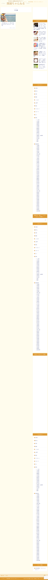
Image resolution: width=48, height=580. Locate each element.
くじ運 (38, 119)
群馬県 (38, 198)
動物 (36, 235)
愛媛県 (38, 178)
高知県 (38, 208)
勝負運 (38, 128)
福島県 (38, 195)
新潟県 (38, 319)
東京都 (38, 182)
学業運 (38, 131)
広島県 (38, 175)
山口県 (38, 165)
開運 (37, 141)
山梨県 (38, 168)
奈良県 (38, 159)
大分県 (38, 156)
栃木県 (38, 183)
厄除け (36, 88)
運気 (36, 117)
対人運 (38, 272)
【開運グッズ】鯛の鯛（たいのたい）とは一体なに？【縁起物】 (40, 54)
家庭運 (38, 132)
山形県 (38, 166)
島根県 (38, 173)
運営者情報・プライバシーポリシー (35, 1)
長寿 (36, 94)
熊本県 (38, 188)
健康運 (38, 124)
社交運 (38, 138)
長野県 (38, 202)
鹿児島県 (38, 349)
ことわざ (37, 238)
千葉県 (38, 152)
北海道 (38, 151)
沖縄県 (38, 185)
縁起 (36, 105)
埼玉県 (38, 155)
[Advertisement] (40, 13)
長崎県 (38, 339)
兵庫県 (38, 149)
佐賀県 (38, 148)
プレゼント (37, 108)
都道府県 (37, 282)
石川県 (38, 189)
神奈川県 (38, 329)
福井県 (38, 192)
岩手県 (38, 172)
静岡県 (38, 205)
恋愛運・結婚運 (40, 135)
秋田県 (38, 196)
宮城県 (38, 161)
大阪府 (38, 158)
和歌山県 (38, 292)
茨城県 (38, 199)
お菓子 (36, 241)
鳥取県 (38, 209)
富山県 (38, 302)
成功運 (38, 136)
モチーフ (37, 111)
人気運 (38, 121)
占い (36, 114)
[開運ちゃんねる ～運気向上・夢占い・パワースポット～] (15, 4)
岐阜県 (38, 169)
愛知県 (38, 179)
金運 (37, 139)
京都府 (38, 146)
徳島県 (38, 176)
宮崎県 (38, 162)
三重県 (38, 145)
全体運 (38, 125)
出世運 (38, 126)
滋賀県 (38, 186)
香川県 (38, 206)
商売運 (38, 129)
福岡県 (38, 193)
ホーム (25, 1)
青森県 (38, 203)
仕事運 (38, 122)
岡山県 (38, 171)
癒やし (36, 91)
